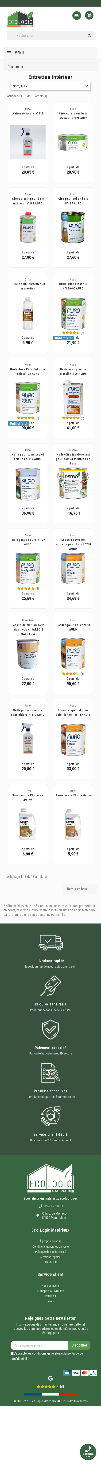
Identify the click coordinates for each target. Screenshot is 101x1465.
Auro (28, 109)
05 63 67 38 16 (54, 1206)
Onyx (28, 279)
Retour (50, 1301)
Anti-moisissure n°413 (27, 113)
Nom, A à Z (20, 86)
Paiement (50, 1296)
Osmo (73, 450)
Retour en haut (80, 889)
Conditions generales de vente (50, 1246)
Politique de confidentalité (50, 1251)
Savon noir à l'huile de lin (73, 795)
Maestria (28, 620)
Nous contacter (51, 1285)
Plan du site (50, 1262)
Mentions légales (50, 1257)
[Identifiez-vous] (77, 16)
